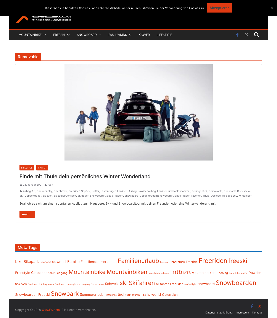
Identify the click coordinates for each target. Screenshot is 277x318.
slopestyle (190, 284)
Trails (145, 294)
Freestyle (22, 272)
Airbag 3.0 (29, 191)
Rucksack (230, 191)
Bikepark (31, 261)
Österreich (170, 295)
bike (19, 261)
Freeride (192, 262)
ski (124, 282)
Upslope (216, 195)
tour (128, 294)
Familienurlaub (138, 260)
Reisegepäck (200, 191)
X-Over (144, 35)
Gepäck (85, 191)
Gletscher (39, 273)
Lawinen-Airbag (127, 191)
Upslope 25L (229, 195)
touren (136, 294)
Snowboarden (236, 282)
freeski (237, 260)
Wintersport (245, 195)
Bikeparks (45, 262)
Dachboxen (61, 191)
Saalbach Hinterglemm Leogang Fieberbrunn (79, 284)
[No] (271, 8)
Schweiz (112, 284)
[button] (44, 35)
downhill (59, 261)
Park (231, 273)
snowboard (206, 284)
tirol (121, 294)
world (156, 294)
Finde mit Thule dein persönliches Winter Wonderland (85, 176)
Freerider (74, 191)
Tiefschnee (111, 294)
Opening (222, 273)
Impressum (242, 312)
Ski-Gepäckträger (30, 195)
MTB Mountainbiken (199, 273)
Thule (206, 195)
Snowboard (87, 35)
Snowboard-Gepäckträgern (106, 195)
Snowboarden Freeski (32, 295)
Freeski (59, 35)
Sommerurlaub (91, 295)
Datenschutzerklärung (218, 312)
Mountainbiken (127, 271)
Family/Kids (117, 35)
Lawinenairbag (147, 191)
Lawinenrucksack (168, 191)
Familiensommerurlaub (99, 262)
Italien (51, 273)
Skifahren (142, 282)
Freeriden (213, 260)
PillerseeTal (241, 273)
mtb (176, 271)
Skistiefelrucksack (65, 195)
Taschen (196, 195)
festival (164, 262)
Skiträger (83, 195)
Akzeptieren (219, 8)
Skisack (47, 195)
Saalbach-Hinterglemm (41, 284)
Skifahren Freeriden (169, 284)
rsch (50, 184)
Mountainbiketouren (159, 273)
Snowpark (65, 293)
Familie (73, 261)
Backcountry (44, 191)
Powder (255, 273)
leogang (62, 273)
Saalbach (21, 284)
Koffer (95, 191)
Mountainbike (30, 35)
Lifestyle (164, 35)
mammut (185, 191)
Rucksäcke (244, 191)
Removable (215, 191)
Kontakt (257, 312)
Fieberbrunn (177, 262)
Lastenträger (108, 191)
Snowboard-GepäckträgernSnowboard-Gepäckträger (157, 195)
